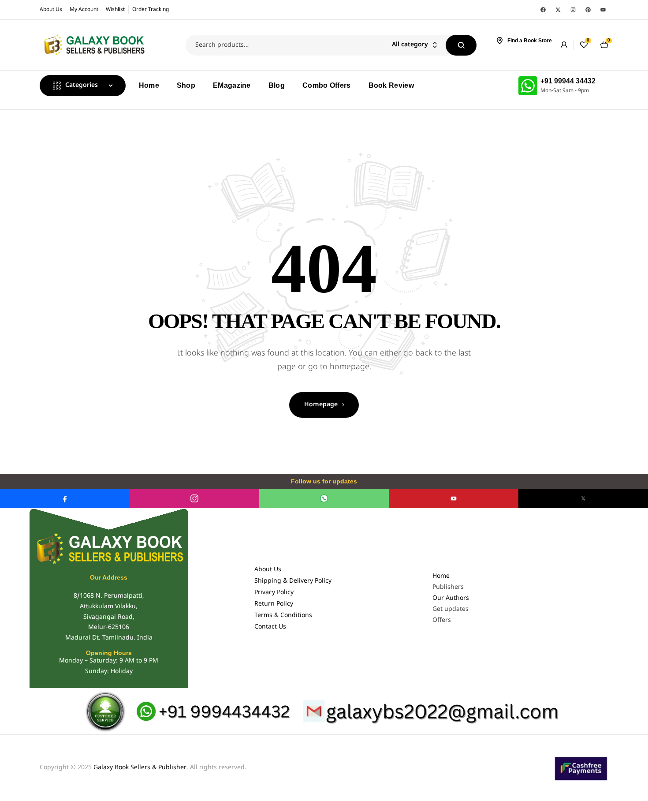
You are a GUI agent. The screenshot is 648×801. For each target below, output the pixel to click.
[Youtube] (603, 9)
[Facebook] (543, 9)
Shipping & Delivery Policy (292, 581)
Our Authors (450, 598)
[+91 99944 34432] (528, 86)
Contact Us (270, 627)
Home (441, 576)
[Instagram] (573, 9)
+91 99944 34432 (568, 81)
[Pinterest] (588, 9)
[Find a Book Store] (499, 40)
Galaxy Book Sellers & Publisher (139, 767)
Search (461, 45)
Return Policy (273, 604)
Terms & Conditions (283, 615)
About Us (267, 569)
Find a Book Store (529, 40)
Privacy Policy (274, 592)
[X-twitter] (558, 9)
